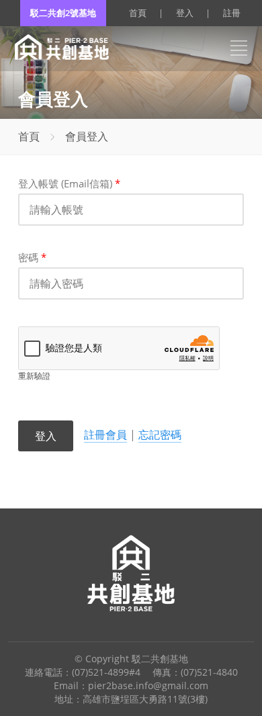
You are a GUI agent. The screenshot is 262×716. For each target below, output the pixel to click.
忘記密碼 (159, 434)
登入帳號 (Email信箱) (69, 183)
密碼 (32, 257)
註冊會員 (105, 434)
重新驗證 (34, 376)
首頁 (137, 13)
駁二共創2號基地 (63, 13)
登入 (184, 13)
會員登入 (86, 136)
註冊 (232, 13)
